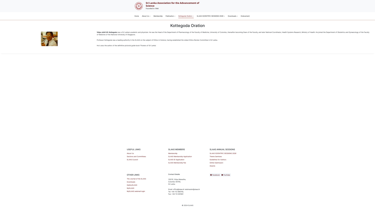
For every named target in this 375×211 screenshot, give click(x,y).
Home (136, 16)
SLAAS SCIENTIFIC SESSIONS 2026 (223, 153)
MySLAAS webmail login (136, 191)
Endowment (245, 16)
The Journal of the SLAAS (136, 179)
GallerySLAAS (132, 185)
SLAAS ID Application (176, 160)
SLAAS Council (132, 160)
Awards (212, 166)
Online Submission (216, 163)
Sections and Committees (136, 156)
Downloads (131, 182)
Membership (158, 16)
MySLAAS (130, 188)
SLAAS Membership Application (180, 156)
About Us (130, 153)
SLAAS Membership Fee (177, 163)
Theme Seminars (216, 156)
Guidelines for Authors (218, 160)
